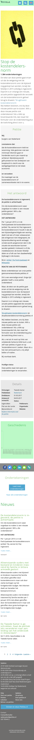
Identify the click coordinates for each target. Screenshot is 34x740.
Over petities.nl (20, 697)
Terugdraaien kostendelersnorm (14, 313)
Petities (3, 697)
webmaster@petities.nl (8, 717)
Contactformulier (6, 715)
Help (2, 693)
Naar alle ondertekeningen (17, 495)
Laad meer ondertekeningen (17, 487)
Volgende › (19, 654)
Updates (18, 693)
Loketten (4, 700)
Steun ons (18, 700)
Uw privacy (19, 695)
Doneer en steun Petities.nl (17, 707)
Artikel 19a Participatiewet (17, 260)
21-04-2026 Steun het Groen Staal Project (15, 679)
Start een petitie (6, 695)
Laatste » (26, 654)
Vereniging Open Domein (17, 732)
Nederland (18, 393)
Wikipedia (6, 263)
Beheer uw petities (7, 702)
